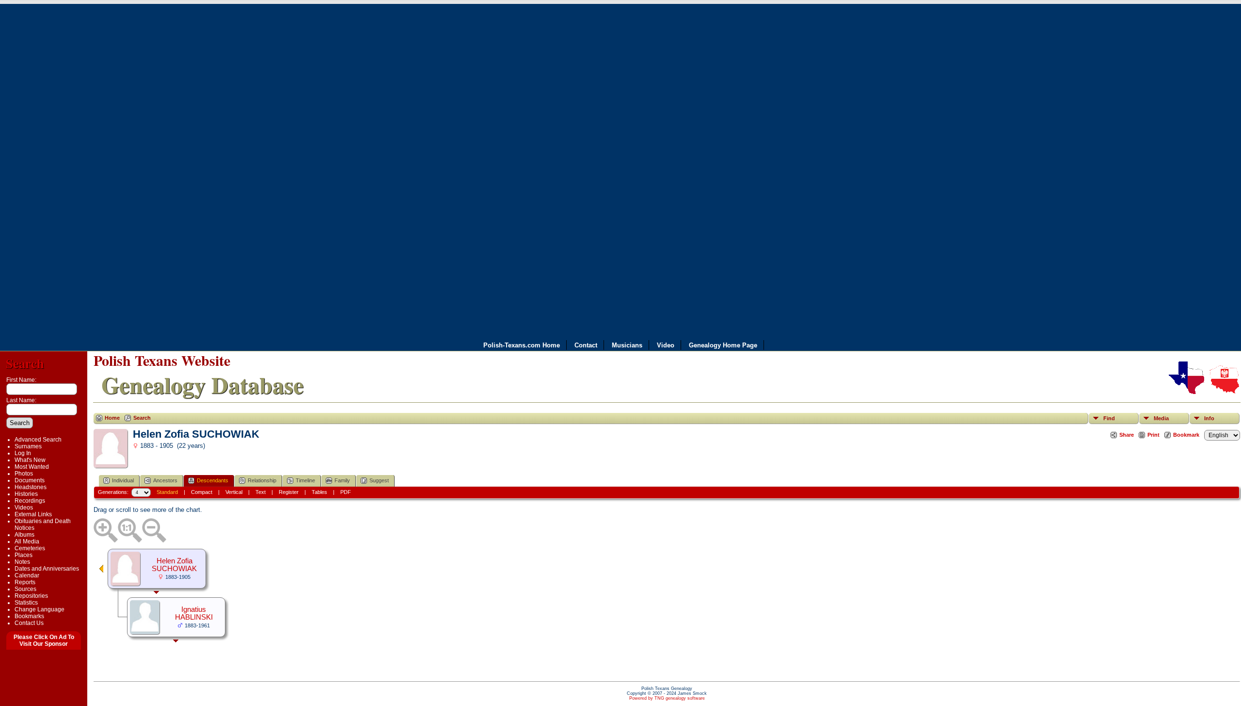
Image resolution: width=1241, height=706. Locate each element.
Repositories (31, 595)
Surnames (28, 446)
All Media (27, 541)
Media (1161, 418)
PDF (345, 492)
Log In (23, 453)
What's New (30, 460)
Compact (201, 492)
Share (1126, 435)
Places (23, 555)
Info (1209, 418)
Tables (319, 492)
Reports (25, 582)
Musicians (627, 344)
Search (25, 363)
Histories (26, 494)
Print (1153, 435)
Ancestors (165, 480)
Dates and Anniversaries (47, 568)
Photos (24, 473)
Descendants (212, 480)
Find (1109, 418)
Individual (123, 480)
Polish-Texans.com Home (521, 344)
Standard (167, 492)
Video (665, 344)
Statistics (26, 602)
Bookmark (1186, 435)
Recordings (30, 500)
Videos (24, 507)
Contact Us (29, 623)
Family (342, 480)
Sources (25, 589)
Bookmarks (29, 616)
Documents (30, 480)
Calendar (27, 575)
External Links (33, 514)
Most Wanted (32, 466)
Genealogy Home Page (723, 344)
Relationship (262, 480)
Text (260, 492)
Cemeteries (30, 548)
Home (112, 418)
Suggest (379, 480)
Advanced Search (38, 439)
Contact (585, 344)
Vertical (233, 492)
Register (289, 492)
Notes (22, 561)
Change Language (39, 609)
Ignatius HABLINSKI (194, 613)
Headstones (31, 487)
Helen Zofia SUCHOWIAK (174, 565)
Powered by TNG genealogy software (667, 698)
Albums (24, 534)
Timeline (305, 480)
